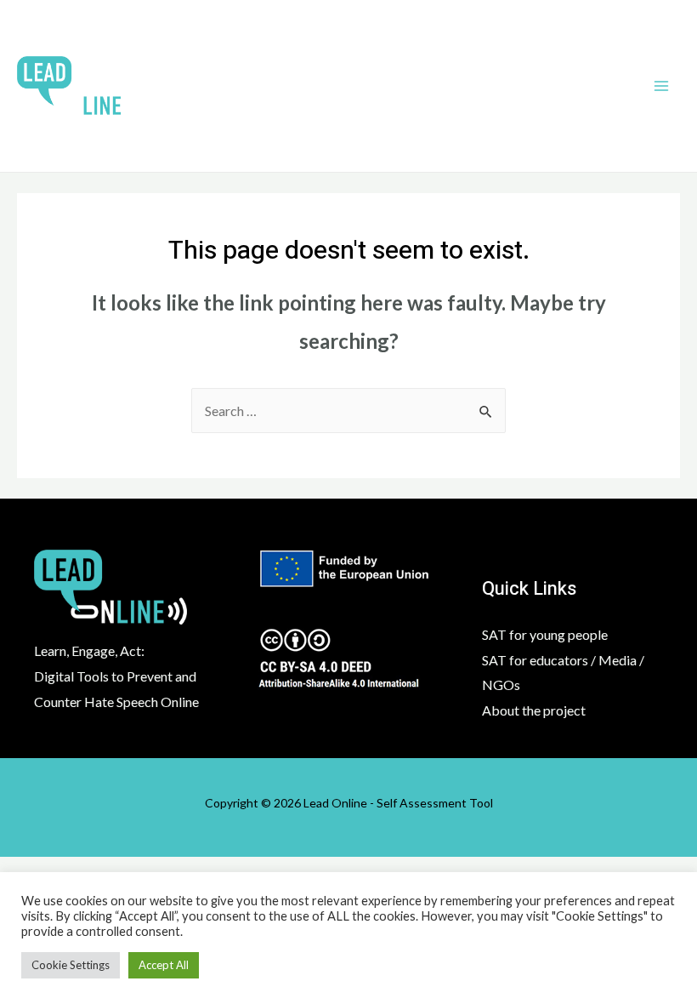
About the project (534, 710)
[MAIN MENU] (661, 86)
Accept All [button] (164, 965)
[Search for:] (348, 410)
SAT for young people (545, 634)
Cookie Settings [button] (70, 965)
